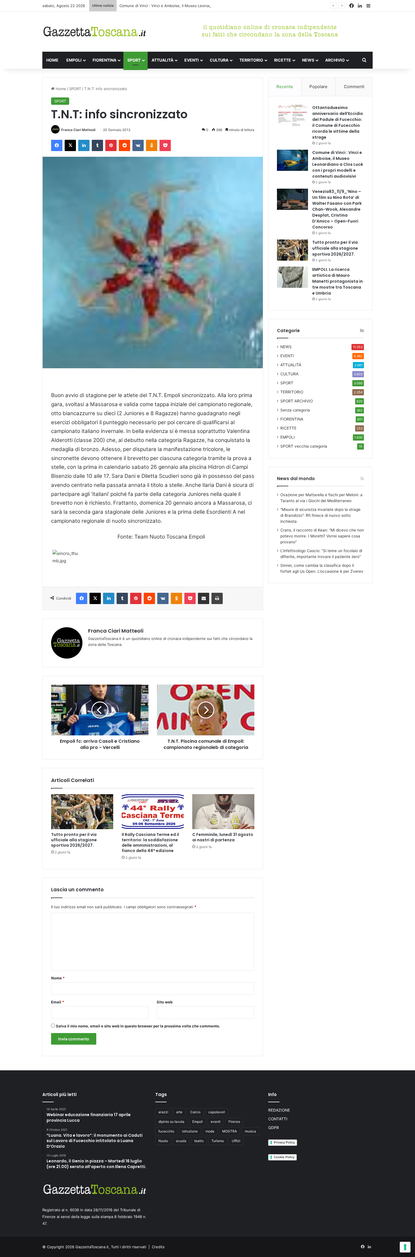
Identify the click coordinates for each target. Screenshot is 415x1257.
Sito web (164, 1002)
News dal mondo (296, 479)
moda (210, 1131)
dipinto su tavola (171, 1121)
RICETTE (282, 60)
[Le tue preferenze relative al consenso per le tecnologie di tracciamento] (405, 1247)
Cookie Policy (284, 1157)
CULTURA (219, 60)
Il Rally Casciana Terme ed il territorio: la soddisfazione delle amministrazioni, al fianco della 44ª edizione (150, 842)
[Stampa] (217, 598)
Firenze (234, 1121)
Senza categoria (295, 410)
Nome (58, 978)
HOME (52, 60)
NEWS (308, 60)
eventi (215, 1121)
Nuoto (163, 1141)
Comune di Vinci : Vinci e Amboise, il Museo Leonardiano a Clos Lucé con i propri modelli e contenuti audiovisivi (217, 5)
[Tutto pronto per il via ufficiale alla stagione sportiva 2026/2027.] (82, 811)
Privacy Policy (284, 1142)
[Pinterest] (111, 145)
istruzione (190, 1131)
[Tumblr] (97, 145)
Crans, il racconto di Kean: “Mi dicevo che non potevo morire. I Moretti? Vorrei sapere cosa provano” (322, 536)
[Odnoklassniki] (151, 145)
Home (60, 88)
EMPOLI (74, 60)
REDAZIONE (279, 1110)
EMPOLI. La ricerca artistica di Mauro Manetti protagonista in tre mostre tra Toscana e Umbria (337, 281)
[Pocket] (165, 145)
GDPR (273, 1127)
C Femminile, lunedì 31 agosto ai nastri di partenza (222, 837)
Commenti (354, 86)
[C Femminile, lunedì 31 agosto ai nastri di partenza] (223, 811)
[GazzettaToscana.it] (94, 31)
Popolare (318, 86)
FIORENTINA (104, 60)
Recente (284, 86)
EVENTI (191, 60)
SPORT (134, 60)
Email (57, 1002)
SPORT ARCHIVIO (296, 401)
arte (179, 1112)
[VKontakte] (138, 145)
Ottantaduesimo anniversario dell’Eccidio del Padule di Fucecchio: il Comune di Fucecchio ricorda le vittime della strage (337, 122)
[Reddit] (124, 145)
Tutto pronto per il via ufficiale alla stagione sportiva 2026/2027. (74, 840)
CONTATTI (277, 1119)
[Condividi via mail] (203, 598)
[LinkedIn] (83, 145)
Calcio (195, 1112)
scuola (181, 1141)
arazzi (163, 1112)
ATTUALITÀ (162, 60)
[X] (70, 145)
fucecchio (166, 1131)
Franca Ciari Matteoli (78, 130)
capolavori (216, 1112)
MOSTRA (229, 1131)
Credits (158, 1247)
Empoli (197, 1121)
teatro (199, 1141)
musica (250, 1131)
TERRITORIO (251, 60)
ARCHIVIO (335, 60)
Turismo (217, 1141)
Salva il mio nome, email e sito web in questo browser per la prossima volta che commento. (138, 1026)
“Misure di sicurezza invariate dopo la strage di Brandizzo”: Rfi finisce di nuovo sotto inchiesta (320, 515)
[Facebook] (56, 145)
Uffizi (236, 1141)
